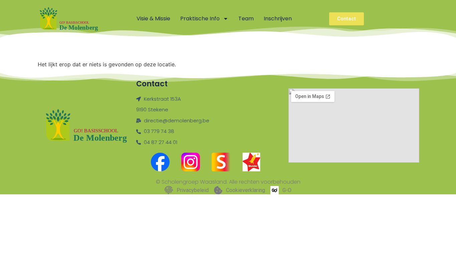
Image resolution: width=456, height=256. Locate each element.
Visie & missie (153, 18)
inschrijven (278, 18)
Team (246, 18)
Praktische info (200, 18)
